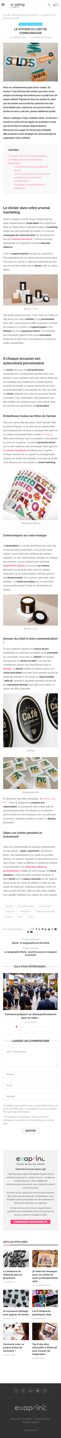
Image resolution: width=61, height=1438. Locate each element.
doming (7, 668)
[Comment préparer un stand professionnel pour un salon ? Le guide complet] (30, 991)
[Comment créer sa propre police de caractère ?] (16, 1331)
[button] (5, 1000)
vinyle (31, 917)
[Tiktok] (44, 1390)
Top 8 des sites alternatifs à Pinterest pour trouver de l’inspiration (44, 1349)
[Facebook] (16, 1390)
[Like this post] (33, 929)
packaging (47, 434)
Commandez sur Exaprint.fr (30, 1222)
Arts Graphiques (25, 906)
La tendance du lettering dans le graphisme (12, 1274)
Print (20, 917)
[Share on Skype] (28, 932)
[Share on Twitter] (39, 929)
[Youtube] (37, 1390)
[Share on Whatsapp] (52, 929)
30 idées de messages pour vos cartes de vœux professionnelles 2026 (45, 1276)
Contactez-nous (42, 1419)
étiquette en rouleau (14, 565)
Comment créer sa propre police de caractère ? (13, 1347)
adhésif (8, 906)
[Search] (49, 4)
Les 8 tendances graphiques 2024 (41, 1313)
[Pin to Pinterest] (42, 929)
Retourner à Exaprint (21, 1419)
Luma (34, 309)
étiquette (10, 912)
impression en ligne (45, 912)
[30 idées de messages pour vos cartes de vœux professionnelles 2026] (45, 1258)
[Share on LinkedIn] (46, 929)
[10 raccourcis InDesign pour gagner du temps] (16, 1298)
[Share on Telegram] (55, 929)
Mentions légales (30, 1422)
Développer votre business (25, 15)
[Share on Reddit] (49, 929)
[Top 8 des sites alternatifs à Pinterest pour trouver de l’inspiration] (45, 1331)
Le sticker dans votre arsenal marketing (27, 156)
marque (9, 917)
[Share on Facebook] (36, 929)
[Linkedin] (30, 1390)
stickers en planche (16, 450)
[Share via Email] (31, 932)
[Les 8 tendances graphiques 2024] (45, 1298)
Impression (25, 912)
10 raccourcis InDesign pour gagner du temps (16, 1313)
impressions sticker (23, 239)
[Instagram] (23, 1390)
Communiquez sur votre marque (32, 174)
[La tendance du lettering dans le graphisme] (16, 1258)
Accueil (6, 15)
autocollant (45, 906)
